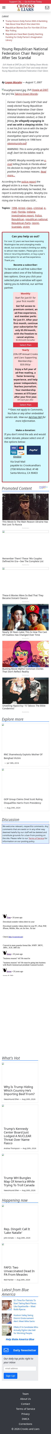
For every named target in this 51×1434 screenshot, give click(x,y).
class (29, 208)
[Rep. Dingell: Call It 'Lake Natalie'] (20, 1215)
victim (26, 226)
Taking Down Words (26, 94)
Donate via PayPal (34, 450)
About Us (25, 1399)
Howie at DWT (40, 90)
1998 (14, 208)
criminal (38, 208)
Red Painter (9, 1279)
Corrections (25, 1424)
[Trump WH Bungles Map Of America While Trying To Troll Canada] (20, 1164)
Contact (25, 1404)
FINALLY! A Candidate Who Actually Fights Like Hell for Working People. (26, 1330)
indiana (31, 211)
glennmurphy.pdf (17, 143)
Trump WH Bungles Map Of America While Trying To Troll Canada (19, 1181)
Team (25, 1394)
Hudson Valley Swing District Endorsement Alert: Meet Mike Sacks (24, 1318)
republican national (36, 219)
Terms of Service (36, 838)
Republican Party (21, 223)
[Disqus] (25, 944)
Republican (18, 219)
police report (28, 181)
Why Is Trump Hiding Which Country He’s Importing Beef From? (19, 1090)
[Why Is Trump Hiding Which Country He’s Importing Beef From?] (20, 1073)
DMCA (25, 1419)
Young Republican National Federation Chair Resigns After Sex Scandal (25, 53)
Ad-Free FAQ (35, 417)
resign (35, 223)
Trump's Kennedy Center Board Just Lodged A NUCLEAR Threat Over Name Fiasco (17, 1136)
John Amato (9, 1238)
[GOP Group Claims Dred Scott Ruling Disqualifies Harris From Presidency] (25, 781)
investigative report (23, 215)
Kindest (17, 456)
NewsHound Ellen (11, 1099)
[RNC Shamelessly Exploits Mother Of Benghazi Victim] (25, 737)
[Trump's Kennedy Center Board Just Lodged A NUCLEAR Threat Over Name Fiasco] (20, 1115)
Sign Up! (10, 1375)
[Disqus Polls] (25, 878)
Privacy (25, 1414)
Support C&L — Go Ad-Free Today (25, 1)
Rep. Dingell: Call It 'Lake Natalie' (17, 1231)
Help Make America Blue (20, 1339)
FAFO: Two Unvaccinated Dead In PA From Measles (19, 1271)
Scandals (17, 226)
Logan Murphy (13, 82)
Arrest (21, 208)
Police (38, 215)
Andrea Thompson (12, 1148)
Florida (22, 211)
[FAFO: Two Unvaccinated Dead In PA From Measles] (20, 1253)
